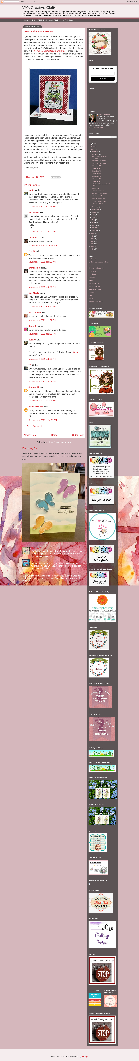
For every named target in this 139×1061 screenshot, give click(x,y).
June (94, 217)
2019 (92, 236)
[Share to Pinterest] (60, 177)
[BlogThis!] (54, 177)
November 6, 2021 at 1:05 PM (42, 334)
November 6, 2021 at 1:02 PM (42, 320)
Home (26, 20)
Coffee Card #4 (96, 176)
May (93, 220)
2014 (92, 249)
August (94, 212)
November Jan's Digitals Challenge (49, 51)
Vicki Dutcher (35, 312)
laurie (31, 190)
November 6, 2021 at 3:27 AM (42, 262)
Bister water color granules (96, 268)
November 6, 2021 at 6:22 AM (42, 287)
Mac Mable (33, 293)
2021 (92, 149)
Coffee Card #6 (96, 171)
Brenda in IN (34, 268)
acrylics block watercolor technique (99, 262)
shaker (90, 295)
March (94, 225)
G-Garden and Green (98, 191)
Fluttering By (29, 448)
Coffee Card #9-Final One (99, 163)
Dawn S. (32, 326)
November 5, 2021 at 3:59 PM (42, 206)
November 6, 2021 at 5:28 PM (42, 359)
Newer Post (30, 435)
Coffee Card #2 (96, 181)
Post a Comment (34, 426)
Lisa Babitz (33, 237)
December (95, 151)
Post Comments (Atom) (60, 442)
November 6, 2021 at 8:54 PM (42, 381)
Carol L (32, 251)
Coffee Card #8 (96, 166)
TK (29, 365)
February (95, 227)
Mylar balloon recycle (95, 289)
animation (91, 265)
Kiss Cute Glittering (94, 286)
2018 (92, 238)
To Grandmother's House (99, 201)
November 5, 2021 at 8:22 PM (42, 231)
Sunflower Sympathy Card (99, 193)
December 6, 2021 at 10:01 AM (42, 420)
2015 (92, 246)
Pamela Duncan (36, 406)
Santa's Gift (95, 188)
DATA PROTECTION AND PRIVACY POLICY (45, 20)
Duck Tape (92, 277)
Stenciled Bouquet (97, 203)
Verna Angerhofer (104, 114)
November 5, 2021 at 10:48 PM (42, 245)
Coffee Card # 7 (96, 168)
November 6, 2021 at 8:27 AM (42, 306)
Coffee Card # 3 (96, 179)
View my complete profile (96, 127)
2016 (92, 244)
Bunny (31, 340)
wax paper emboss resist (96, 301)
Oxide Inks (92, 292)
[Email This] (52, 177)
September (95, 209)
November (95, 154)
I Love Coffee (37, 560)
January (94, 230)
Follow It (102, 79)
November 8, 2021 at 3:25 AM (42, 401)
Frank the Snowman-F (98, 198)
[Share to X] (56, 177)
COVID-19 (27, 573)
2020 (92, 233)
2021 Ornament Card (98, 196)
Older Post (78, 435)
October (94, 207)
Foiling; (91, 280)
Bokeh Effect (92, 271)
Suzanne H (33, 387)
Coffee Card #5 (96, 173)
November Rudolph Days (99, 160)
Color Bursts (92, 274)
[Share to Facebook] (58, 177)
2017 (92, 241)
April (93, 222)
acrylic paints (92, 259)
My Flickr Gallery (68, 20)
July (93, 214)
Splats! (91, 298)
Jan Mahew (33, 212)
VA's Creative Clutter (40, 7)
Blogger (85, 1056)
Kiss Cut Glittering (94, 283)
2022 (92, 146)
